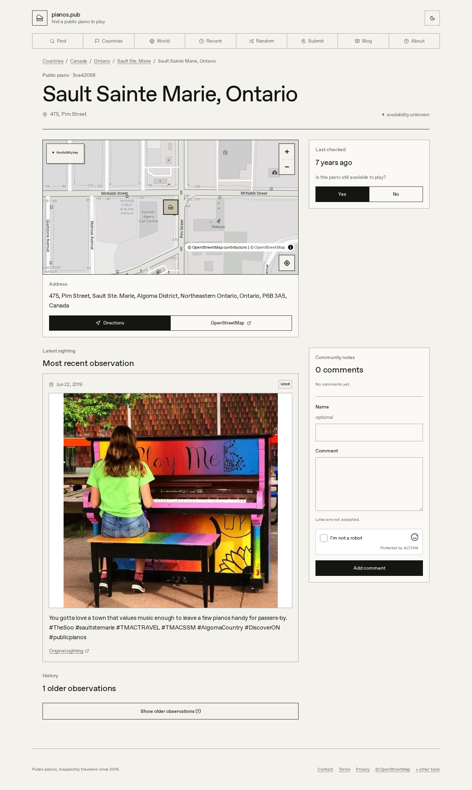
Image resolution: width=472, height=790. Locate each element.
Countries (53, 61)
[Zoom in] (286, 151)
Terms (344, 769)
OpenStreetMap (227, 322)
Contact (325, 769)
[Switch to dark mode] (432, 18)
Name (324, 412)
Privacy (363, 769)
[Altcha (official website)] (414, 538)
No (396, 194)
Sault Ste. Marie (134, 61)
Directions (113, 322)
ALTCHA (411, 547)
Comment (326, 450)
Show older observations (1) (171, 711)
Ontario (102, 61)
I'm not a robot (346, 538)
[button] (170, 207)
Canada (78, 61)
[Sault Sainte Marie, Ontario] (170, 207)
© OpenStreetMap (267, 247)
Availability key (67, 152)
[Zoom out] (286, 166)
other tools (429, 769)
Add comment (369, 568)
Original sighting (66, 650)
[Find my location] (286, 262)
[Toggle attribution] (290, 247)
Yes (342, 194)
